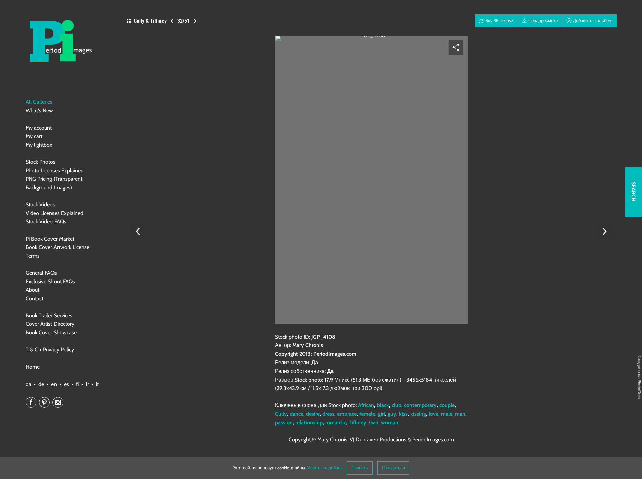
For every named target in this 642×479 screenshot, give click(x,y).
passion (284, 422)
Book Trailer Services (49, 315)
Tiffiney (357, 422)
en (54, 384)
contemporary (420, 405)
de (41, 384)
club (396, 405)
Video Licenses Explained (54, 213)
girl (381, 414)
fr (87, 384)
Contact (34, 298)
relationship (309, 422)
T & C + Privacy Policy (50, 349)
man (460, 414)
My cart (34, 136)
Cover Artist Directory (50, 324)
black (383, 405)
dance (296, 414)
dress (328, 414)
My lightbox (39, 145)
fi (77, 384)
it (97, 384)
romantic (335, 422)
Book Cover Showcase (51, 332)
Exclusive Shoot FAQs (50, 281)
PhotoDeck (639, 390)
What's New (39, 110)
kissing (418, 414)
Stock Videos (40, 204)
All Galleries (39, 102)
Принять (359, 467)
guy (392, 414)
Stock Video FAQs (46, 221)
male (446, 414)
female (367, 414)
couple (447, 405)
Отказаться (393, 467)
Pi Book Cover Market (50, 239)
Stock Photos (41, 162)
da (28, 384)
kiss (403, 414)
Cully (281, 414)
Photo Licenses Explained (55, 170)
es (66, 384)
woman (389, 422)
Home (33, 367)
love (433, 414)
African (366, 405)
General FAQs (41, 273)
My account (39, 128)
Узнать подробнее (325, 467)
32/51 (183, 21)
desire (313, 414)
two (373, 422)
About (32, 290)
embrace (347, 414)
